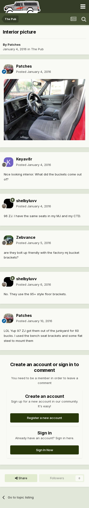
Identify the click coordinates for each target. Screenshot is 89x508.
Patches (14, 44)
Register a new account (44, 418)
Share (22, 478)
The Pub (37, 49)
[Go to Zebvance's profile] (8, 240)
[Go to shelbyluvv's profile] (8, 203)
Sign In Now (44, 450)
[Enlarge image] (44, 109)
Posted (33, 72)
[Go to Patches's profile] (8, 69)
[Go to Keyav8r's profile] (8, 162)
